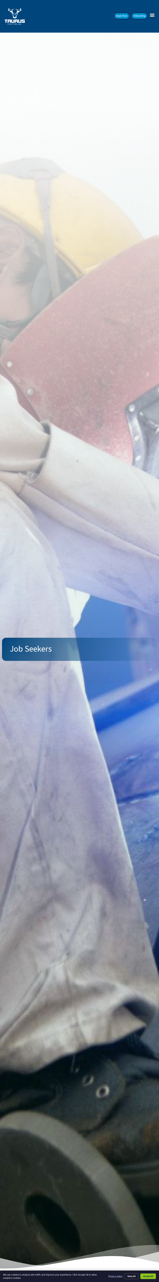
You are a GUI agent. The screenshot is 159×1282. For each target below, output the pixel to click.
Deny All (131, 1276)
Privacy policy (115, 1276)
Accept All (148, 1276)
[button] (152, 15)
